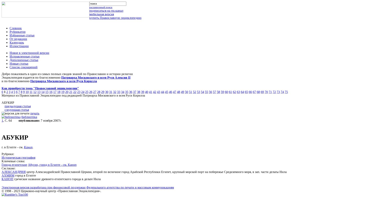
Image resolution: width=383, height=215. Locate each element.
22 (74, 92)
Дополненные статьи (24, 60)
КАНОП (7, 179)
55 (206, 92)
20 (66, 92)
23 (78, 92)
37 (134, 92)
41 (150, 92)
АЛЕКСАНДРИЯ (14, 172)
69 (262, 92)
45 (166, 92)
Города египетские (14, 164)
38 (138, 92)
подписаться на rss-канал (106, 10)
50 (186, 92)
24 (82, 92)
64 (242, 92)
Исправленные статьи (24, 56)
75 (286, 92)
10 (27, 92)
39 (142, 92)
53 (198, 92)
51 (190, 92)
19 (62, 92)
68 (258, 92)
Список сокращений (24, 67)
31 (110, 92)
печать (34, 113)
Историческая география (18, 157)
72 (274, 92)
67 (254, 92)
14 (42, 92)
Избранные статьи (22, 35)
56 (210, 92)
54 (202, 92)
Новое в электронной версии (29, 53)
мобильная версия (101, 14)
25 (86, 92)
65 (246, 92)
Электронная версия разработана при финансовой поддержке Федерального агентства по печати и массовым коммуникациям (88, 187)
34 (122, 92)
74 (282, 92)
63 (238, 92)
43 (158, 92)
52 (194, 92)
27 (94, 92)
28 (98, 92)
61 (230, 92)
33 (118, 92)
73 (278, 92)
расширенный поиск (100, 7)
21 (70, 92)
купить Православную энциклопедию (115, 18)
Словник (16, 28)
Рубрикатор (18, 31)
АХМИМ (8, 175)
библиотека (29, 117)
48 (178, 92)
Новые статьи (19, 63)
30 (106, 92)
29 (102, 92)
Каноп (28, 147)
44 (162, 92)
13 (38, 92)
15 (46, 92)
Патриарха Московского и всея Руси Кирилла (63, 81)
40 (146, 92)
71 (270, 92)
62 (234, 92)
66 (250, 92)
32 (114, 92)
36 (130, 92)
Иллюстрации (19, 46)
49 (182, 92)
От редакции (18, 39)
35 (126, 92)
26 (90, 92)
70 (266, 92)
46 (170, 92)
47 (174, 92)
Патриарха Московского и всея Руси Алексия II (95, 77)
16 (50, 92)
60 (226, 92)
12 (35, 92)
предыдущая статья (18, 106)
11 (31, 92)
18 (58, 92)
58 (218, 92)
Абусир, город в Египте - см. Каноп (52, 164)
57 (214, 92)
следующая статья (17, 109)
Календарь (17, 42)
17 (54, 92)
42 (154, 92)
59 (222, 92)
